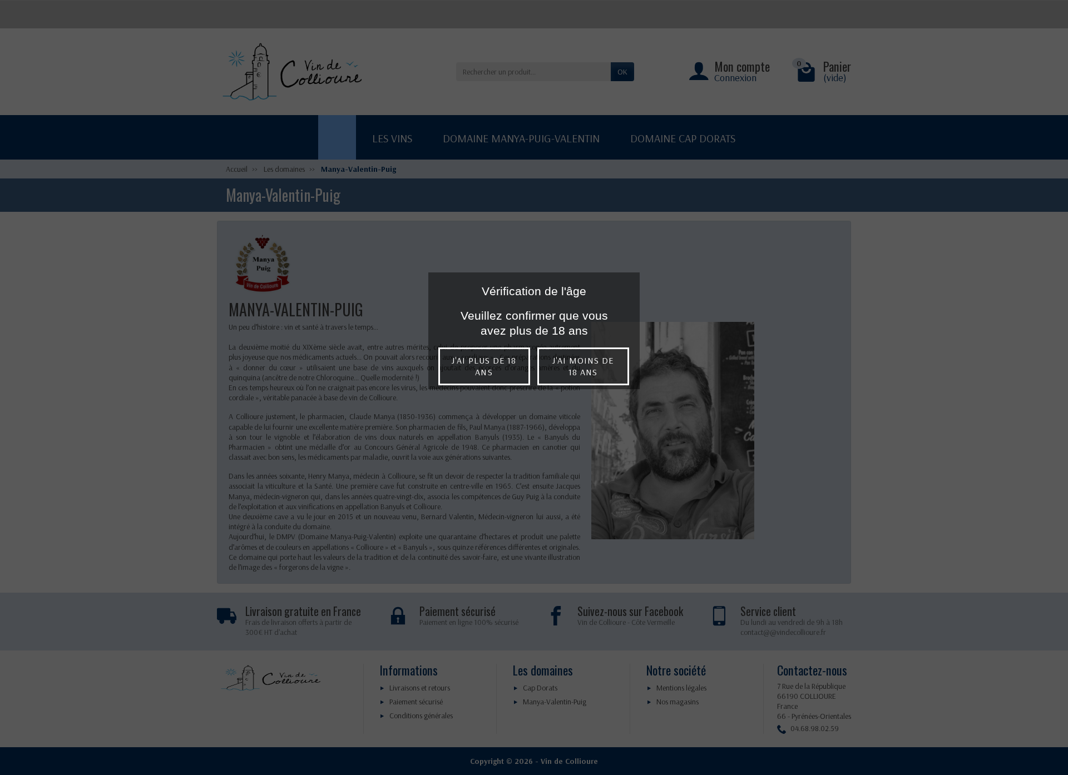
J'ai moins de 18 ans (583, 366)
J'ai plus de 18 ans (484, 366)
